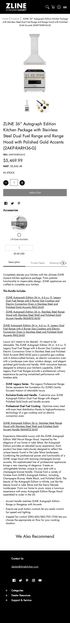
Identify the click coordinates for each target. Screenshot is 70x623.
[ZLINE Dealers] (16, 7)
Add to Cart (35, 192)
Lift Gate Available (19, 239)
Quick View (19, 223)
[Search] (47, 7)
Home (5, 18)
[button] (53, 7)
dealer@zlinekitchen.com (24, 567)
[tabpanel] (35, 397)
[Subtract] (5, 182)
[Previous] (7, 263)
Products (15, 18)
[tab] (14, 263)
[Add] (22, 182)
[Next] (63, 263)
